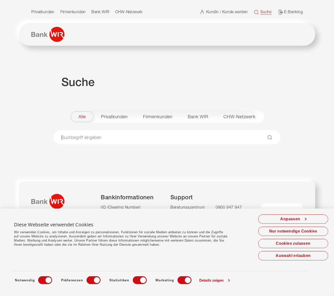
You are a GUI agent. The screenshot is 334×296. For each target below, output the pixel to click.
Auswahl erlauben (293, 256)
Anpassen (290, 219)
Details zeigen (211, 280)
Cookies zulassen (293, 243)
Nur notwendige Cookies (293, 231)
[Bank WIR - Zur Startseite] (48, 34)
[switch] (89, 278)
